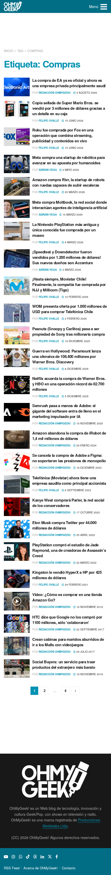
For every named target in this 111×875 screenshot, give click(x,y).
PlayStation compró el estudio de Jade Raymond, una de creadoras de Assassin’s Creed (69, 550)
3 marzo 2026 (71, 269)
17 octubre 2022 (88, 512)
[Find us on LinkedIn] (42, 856)
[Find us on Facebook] (57, 856)
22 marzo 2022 (86, 562)
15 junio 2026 (73, 120)
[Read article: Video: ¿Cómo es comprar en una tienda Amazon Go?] (17, 601)
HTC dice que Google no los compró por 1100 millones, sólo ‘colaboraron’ (67, 619)
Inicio (9, 50)
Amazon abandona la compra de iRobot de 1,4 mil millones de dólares (69, 435)
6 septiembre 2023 (77, 490)
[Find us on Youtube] (6, 856)
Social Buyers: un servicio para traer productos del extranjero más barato (63, 664)
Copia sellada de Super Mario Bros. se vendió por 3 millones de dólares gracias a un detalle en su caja (68, 108)
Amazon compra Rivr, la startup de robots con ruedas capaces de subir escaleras (68, 182)
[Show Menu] (103, 6)
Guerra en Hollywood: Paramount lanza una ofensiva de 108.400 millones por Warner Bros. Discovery (66, 356)
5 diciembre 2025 (76, 396)
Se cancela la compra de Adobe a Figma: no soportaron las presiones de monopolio (69, 458)
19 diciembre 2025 (77, 341)
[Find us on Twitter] (50, 856)
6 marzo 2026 (73, 242)
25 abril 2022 (85, 535)
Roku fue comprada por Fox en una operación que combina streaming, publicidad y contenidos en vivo (62, 135)
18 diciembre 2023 (89, 467)
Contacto (68, 867)
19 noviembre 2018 (89, 607)
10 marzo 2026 (72, 214)
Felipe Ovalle (49, 120)
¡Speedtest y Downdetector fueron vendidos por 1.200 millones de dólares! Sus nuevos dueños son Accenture (66, 257)
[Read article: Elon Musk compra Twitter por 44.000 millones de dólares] (17, 529)
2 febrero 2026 (75, 318)
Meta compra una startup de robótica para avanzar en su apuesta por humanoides (68, 160)
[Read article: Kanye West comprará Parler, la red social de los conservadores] (17, 506)
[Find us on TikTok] (28, 856)
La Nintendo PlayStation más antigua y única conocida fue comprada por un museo (65, 230)
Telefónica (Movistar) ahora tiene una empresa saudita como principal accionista (69, 480)
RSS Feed (11, 867)
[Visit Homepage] (13, 6)
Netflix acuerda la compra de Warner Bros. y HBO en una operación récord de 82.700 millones (69, 384)
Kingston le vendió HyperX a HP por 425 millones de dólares (67, 574)
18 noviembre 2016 (89, 674)
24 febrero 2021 (76, 584)
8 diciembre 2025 (76, 369)
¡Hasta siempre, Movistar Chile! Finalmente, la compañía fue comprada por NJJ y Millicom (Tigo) (69, 284)
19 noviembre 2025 (89, 423)
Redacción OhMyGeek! (55, 92)
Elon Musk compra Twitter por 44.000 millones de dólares (64, 525)
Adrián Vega (48, 170)
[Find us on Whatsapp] (20, 856)
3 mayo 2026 (70, 170)
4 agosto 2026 (86, 92)
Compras (35, 50)
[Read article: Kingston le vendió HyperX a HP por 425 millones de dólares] (17, 579)
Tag (20, 50)
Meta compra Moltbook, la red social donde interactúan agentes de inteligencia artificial (69, 204)
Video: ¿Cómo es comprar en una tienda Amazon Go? (67, 597)
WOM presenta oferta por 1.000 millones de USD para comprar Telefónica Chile (69, 308)
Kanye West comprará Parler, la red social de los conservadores (68, 502)
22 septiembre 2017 (90, 629)
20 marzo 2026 (74, 192)
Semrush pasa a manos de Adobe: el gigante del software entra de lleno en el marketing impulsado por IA (66, 411)
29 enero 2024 (86, 445)
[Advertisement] (55, 31)
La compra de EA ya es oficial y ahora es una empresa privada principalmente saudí (69, 83)
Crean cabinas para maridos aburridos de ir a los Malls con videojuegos (68, 642)
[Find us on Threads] (35, 856)
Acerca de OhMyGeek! (40, 867)
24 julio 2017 (85, 651)
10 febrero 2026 (76, 297)
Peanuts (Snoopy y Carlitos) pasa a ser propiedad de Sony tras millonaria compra (68, 331)
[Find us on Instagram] (13, 856)
